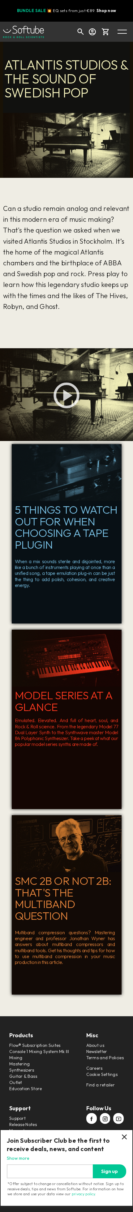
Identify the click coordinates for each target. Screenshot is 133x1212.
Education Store (25, 1088)
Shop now (106, 10)
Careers (94, 1068)
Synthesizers (21, 1070)
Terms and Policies (105, 1057)
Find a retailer (100, 1085)
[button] (105, 31)
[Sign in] (92, 31)
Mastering (19, 1064)
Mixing (16, 1057)
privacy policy (83, 1194)
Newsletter (96, 1051)
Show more (18, 1158)
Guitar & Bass (23, 1076)
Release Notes (23, 1124)
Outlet (15, 1082)
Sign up (109, 1171)
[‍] (91, 1119)
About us (95, 1045)
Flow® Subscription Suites (35, 1045)
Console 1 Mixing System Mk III (39, 1051)
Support (17, 1118)
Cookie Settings (102, 1074)
